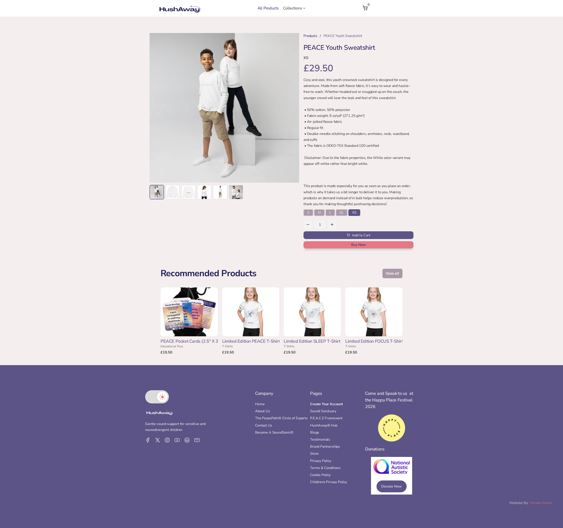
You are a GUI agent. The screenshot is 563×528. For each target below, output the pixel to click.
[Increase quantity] (332, 224)
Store (314, 453)
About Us (262, 411)
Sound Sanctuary (323, 411)
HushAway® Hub (323, 425)
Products (310, 35)
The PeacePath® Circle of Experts (281, 418)
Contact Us (263, 425)
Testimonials (320, 439)
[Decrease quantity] (307, 224)
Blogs (314, 432)
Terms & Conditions (325, 467)
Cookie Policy (320, 475)
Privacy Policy (320, 460)
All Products (268, 8)
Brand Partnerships (325, 446)
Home (260, 404)
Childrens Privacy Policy (328, 482)
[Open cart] (365, 8)
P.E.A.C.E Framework (326, 418)
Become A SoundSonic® (274, 432)
